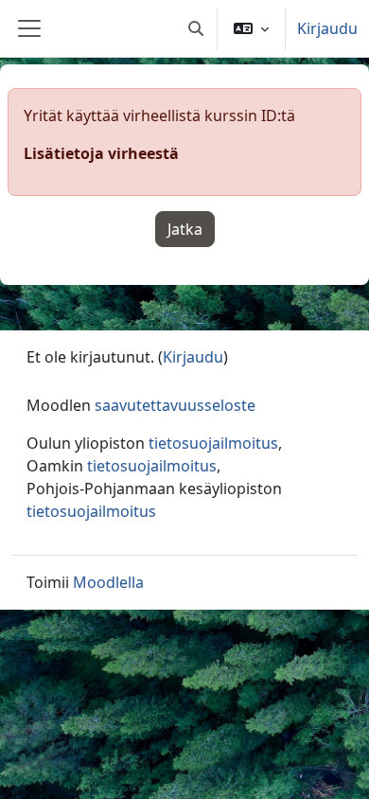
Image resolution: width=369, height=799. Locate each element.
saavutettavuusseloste (175, 405)
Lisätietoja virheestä (101, 153)
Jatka (184, 229)
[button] (196, 28)
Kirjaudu (327, 28)
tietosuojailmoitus (213, 443)
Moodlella (108, 582)
